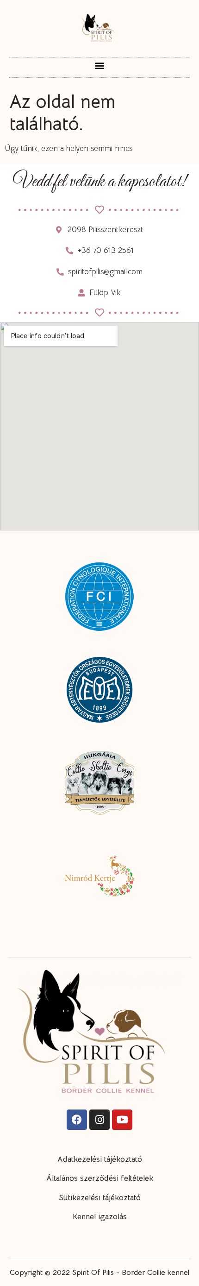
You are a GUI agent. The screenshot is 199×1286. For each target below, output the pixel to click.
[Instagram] (99, 1119)
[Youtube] (122, 1119)
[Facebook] (77, 1119)
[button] (99, 65)
